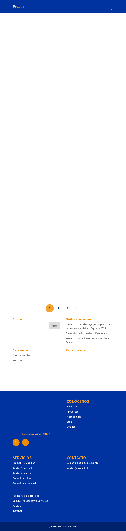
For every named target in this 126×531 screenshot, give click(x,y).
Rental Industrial (22, 473)
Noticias (17, 360)
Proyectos (72, 411)
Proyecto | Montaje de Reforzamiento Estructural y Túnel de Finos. (60, 286)
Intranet (17, 510)
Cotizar (71, 426)
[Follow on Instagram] (21, 374)
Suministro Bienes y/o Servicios (30, 500)
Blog (69, 421)
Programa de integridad (26, 495)
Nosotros (72, 406)
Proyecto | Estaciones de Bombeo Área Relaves (57, 226)
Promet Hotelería (22, 478)
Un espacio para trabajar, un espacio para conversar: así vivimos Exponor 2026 (61, 107)
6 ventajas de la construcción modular (49, 167)
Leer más (21, 114)
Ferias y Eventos (22, 355)
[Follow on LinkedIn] (15, 374)
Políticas (17, 505)
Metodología (74, 416)
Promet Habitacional (24, 483)
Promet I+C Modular (24, 462)
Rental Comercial (22, 468)
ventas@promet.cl (77, 468)
